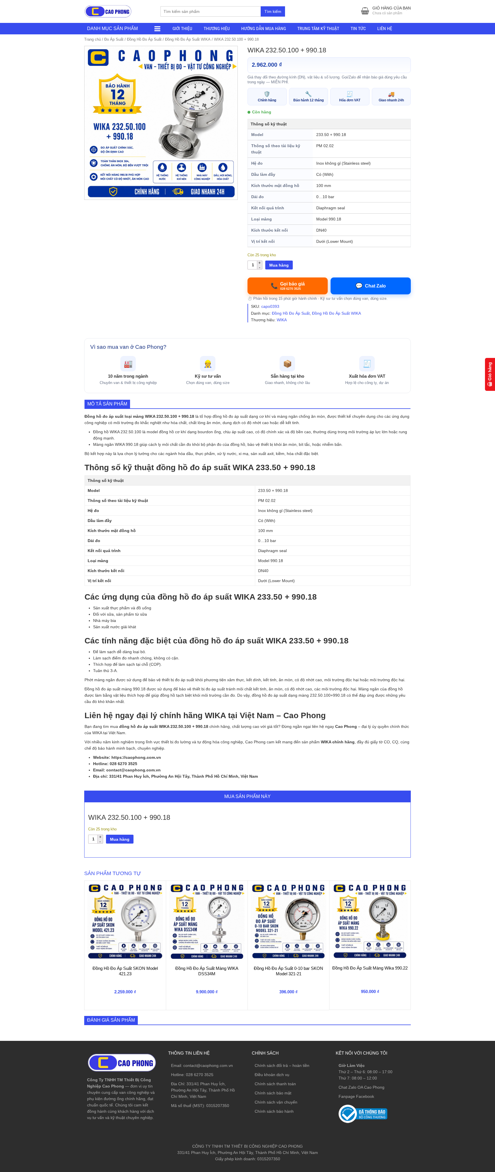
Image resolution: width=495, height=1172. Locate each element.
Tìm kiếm (272, 11)
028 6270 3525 (199, 1074)
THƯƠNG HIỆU (217, 28)
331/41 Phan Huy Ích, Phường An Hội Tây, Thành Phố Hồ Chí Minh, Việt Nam (203, 1090)
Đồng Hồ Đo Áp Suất (144, 39)
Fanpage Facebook (356, 1096)
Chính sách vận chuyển (276, 1102)
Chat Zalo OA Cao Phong (361, 1087)
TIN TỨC (358, 28)
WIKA (282, 320)
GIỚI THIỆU (182, 28)
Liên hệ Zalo (467, 1092)
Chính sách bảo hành (274, 1111)
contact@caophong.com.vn (208, 1065)
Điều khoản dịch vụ (272, 1074)
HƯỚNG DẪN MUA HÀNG (263, 28)
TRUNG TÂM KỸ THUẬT (318, 28)
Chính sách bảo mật (273, 1093)
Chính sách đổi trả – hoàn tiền (282, 1065)
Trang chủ (92, 39)
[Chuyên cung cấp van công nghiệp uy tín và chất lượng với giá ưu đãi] (108, 10)
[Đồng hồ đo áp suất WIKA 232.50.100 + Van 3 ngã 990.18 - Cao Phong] (161, 123)
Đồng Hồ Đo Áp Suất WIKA (188, 39)
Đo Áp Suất (113, 39)
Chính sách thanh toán (275, 1084)
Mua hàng (279, 265)
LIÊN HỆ (384, 28)
